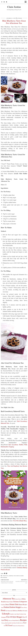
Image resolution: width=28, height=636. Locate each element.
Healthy (20, 610)
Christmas (11, 575)
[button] (26, 2)
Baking (23, 599)
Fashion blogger (15, 607)
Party (6, 620)
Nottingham (4, 577)
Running (3, 622)
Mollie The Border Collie (21, 614)
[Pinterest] (4, 1)
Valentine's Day (15, 625)
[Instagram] (1, 1)
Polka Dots (10, 620)
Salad (6, 622)
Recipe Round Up (16, 620)
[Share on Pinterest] (7, 573)
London (12, 614)
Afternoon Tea (5, 575)
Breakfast (3, 601)
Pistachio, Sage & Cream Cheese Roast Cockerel (7, 581)
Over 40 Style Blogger (14, 617)
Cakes (11, 601)
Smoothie (9, 623)
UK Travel (8, 625)
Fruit (6, 610)
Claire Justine (14, 6)
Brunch (8, 601)
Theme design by (14, 634)
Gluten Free (10, 610)
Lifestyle (18, 575)
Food (14, 18)
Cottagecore (23, 601)
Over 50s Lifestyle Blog (20, 521)
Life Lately (24, 610)
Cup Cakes (3, 604)
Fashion (6, 607)
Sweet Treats (14, 622)
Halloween (15, 610)
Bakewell (20, 599)
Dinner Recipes (23, 604)
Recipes (22, 575)
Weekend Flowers (21, 625)
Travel (24, 623)
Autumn (16, 599)
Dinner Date (14, 604)
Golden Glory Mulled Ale (21, 581)
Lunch (15, 614)
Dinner (7, 604)
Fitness (22, 607)
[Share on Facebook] (5, 573)
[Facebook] (6, 1)
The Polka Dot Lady (19, 622)
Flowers (25, 607)
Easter (2, 607)
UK (4, 625)
